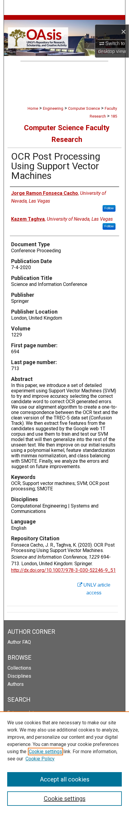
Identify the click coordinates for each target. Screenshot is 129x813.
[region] (64, 762)
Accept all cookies (64, 779)
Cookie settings (45, 751)
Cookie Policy (40, 759)
